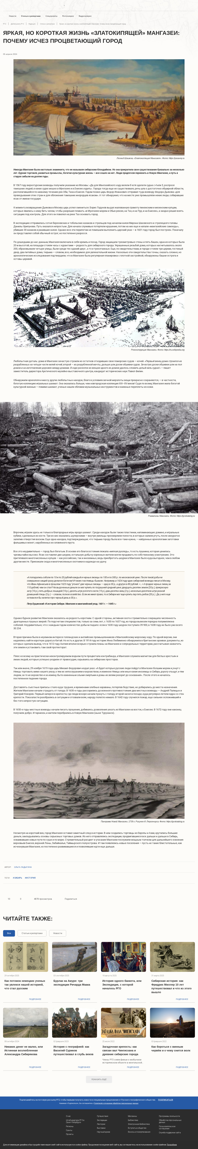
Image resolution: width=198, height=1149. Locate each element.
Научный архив (103, 1132)
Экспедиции (102, 1120)
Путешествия (102, 1116)
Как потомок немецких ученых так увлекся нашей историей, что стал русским (24, 984)
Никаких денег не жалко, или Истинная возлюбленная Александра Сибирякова (23, 1050)
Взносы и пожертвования (139, 1132)
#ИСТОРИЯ (30, 878)
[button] (7, 458)
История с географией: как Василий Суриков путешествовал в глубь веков (73, 1050)
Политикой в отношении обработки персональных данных (116, 1103)
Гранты (69, 1130)
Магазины (132, 1116)
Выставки (101, 1128)
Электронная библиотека (139, 1124)
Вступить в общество (137, 1128)
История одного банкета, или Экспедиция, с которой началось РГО (121, 984)
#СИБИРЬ (17, 878)
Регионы (69, 1126)
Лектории (101, 1124)
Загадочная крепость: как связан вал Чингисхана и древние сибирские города (120, 1050)
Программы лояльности (169, 1116)
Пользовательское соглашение (167, 1127)
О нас (68, 1116)
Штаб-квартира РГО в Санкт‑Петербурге (75, 1121)
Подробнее (35, 999)
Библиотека (133, 1120)
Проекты (69, 1134)
